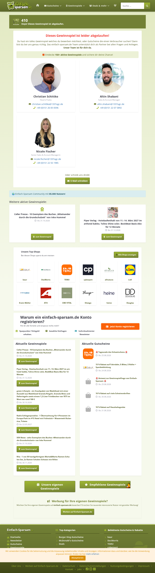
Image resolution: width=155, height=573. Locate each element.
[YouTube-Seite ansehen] (90, 569)
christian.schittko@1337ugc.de (47, 104)
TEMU (110, 543)
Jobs (79, 569)
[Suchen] (147, 5)
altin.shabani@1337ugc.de (110, 104)
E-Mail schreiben (79, 180)
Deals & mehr (99, 5)
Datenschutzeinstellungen (92, 566)
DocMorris (112, 540)
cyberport (112, 547)
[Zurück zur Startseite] (37, 5)
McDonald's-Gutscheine (71, 540)
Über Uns (16, 566)
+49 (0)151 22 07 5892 (111, 107)
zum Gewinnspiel (43, 236)
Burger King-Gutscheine (71, 537)
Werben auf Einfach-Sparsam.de (77, 511)
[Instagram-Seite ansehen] (94, 569)
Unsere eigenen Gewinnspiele (52, 486)
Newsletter (16, 540)
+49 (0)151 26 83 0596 (47, 107)
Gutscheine (53, 5)
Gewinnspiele (75, 5)
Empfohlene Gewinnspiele (109, 485)
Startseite (15, 537)
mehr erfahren (92, 554)
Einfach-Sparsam (20, 530)
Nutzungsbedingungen (122, 566)
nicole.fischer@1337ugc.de (47, 159)
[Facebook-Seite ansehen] (87, 569)
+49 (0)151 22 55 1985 (47, 162)
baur (109, 537)
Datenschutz (69, 566)
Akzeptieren (77, 557)
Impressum (144, 566)
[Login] (115, 5)
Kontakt (69, 569)
